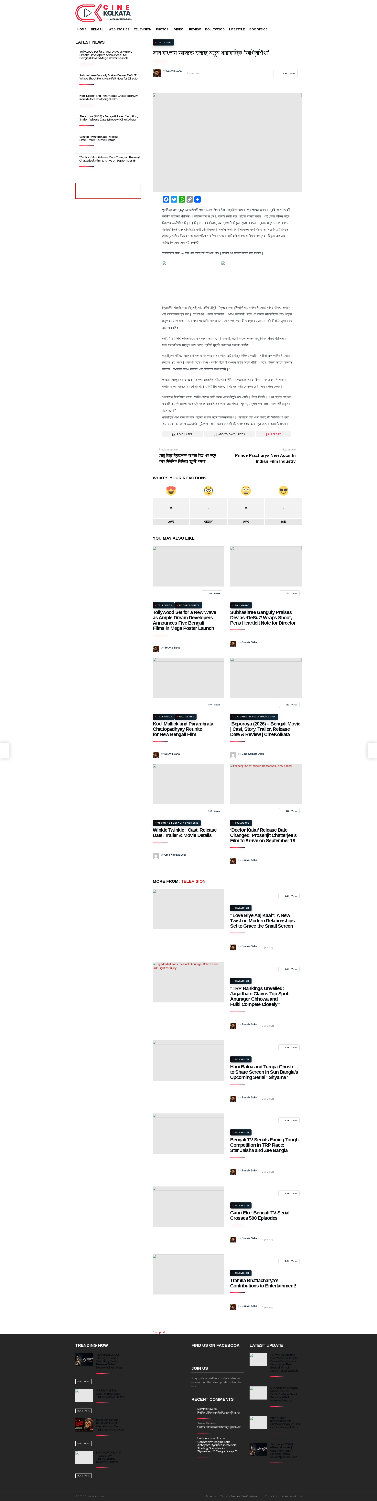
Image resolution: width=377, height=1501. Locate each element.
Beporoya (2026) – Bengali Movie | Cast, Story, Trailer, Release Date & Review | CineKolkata (265, 729)
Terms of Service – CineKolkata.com (240, 1496)
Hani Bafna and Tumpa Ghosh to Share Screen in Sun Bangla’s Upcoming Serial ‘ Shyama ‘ (264, 1072)
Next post (159, 1332)
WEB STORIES (119, 29)
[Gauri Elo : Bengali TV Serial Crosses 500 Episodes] (188, 1207)
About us (211, 1496)
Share (158, 98)
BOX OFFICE (258, 29)
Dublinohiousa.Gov (209, 1438)
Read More (83, 1381)
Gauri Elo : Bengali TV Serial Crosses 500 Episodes (259, 1215)
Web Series (186, 717)
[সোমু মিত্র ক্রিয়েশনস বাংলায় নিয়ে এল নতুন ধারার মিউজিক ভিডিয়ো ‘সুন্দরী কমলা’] (4, 750)
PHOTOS (162, 29)
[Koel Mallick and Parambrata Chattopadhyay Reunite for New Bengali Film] (188, 678)
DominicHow (205, 1408)
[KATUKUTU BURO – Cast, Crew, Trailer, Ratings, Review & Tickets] (84, 1457)
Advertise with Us (292, 1496)
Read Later (185, 434)
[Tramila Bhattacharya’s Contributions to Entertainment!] (188, 1274)
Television (193, 881)
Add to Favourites (231, 434)
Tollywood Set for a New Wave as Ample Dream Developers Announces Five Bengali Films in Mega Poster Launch (184, 620)
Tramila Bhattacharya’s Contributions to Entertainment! (263, 1283)
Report (276, 434)
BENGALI (97, 29)
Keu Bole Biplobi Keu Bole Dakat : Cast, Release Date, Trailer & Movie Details (110, 1424)
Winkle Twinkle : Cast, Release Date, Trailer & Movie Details (185, 832)
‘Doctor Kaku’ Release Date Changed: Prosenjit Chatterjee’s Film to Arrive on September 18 (263, 835)
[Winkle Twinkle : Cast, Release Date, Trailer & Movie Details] (188, 784)
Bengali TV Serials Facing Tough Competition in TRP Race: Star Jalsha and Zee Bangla (264, 1145)
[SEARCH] (293, 29)
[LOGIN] (299, 29)
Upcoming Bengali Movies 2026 (255, 717)
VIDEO (178, 29)
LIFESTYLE (237, 29)
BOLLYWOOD (215, 29)
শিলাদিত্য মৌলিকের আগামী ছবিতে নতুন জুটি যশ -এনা (218, 1412)
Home (81, 29)
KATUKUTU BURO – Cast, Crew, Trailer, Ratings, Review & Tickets (108, 1457)
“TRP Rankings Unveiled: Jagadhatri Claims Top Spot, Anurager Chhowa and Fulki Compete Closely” (259, 996)
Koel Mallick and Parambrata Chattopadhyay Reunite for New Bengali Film (183, 729)
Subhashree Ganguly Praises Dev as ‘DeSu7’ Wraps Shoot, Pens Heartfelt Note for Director (263, 617)
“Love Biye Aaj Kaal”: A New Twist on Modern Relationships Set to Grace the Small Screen (262, 921)
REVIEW (195, 29)
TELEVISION (142, 29)
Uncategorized (189, 605)
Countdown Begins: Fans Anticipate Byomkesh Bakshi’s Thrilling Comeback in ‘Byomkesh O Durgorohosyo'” (217, 1446)
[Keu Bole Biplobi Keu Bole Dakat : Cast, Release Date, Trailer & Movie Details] (84, 1425)
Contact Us (271, 1496)
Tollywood (164, 605)
